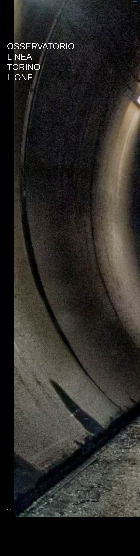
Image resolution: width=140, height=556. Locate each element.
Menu (135, 3)
